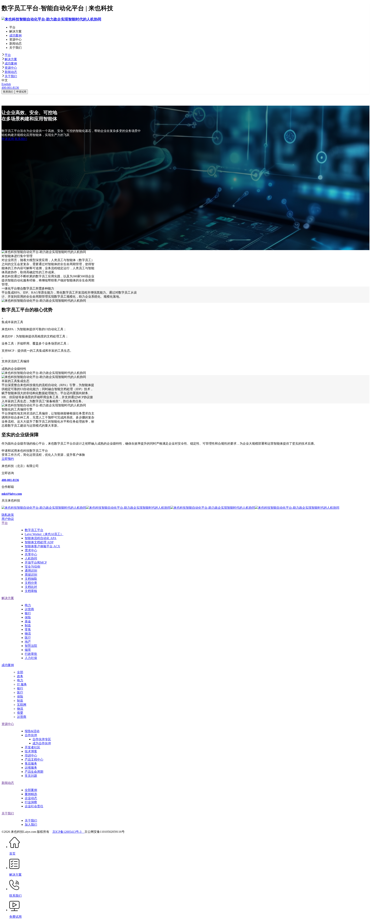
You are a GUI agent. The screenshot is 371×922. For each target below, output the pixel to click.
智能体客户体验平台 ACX (42, 546)
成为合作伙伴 (41, 743)
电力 (28, 605)
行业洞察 (31, 802)
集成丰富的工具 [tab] (12, 320)
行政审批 (31, 653)
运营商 (29, 609)
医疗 (28, 637)
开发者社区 (32, 747)
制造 (28, 625)
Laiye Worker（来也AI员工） (44, 534)
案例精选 (31, 794)
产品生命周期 (34, 771)
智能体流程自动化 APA (40, 538)
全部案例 (31, 790)
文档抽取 (31, 578)
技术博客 (31, 751)
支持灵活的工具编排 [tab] (15, 359)
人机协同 (31, 558)
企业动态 (31, 798)
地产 (28, 641)
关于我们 (11, 76)
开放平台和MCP (36, 562)
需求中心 (31, 550)
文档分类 (31, 582)
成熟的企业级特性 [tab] (14, 366)
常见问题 (31, 775)
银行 (28, 613)
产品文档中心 (34, 759)
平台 (8, 55)
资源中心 (11, 67)
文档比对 (31, 586)
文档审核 (31, 591)
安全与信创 (32, 566)
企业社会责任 (34, 806)
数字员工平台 (34, 530)
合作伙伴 (31, 735)
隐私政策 (8, 514)
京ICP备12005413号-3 (68, 831)
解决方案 (11, 59)
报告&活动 (32, 731)
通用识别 (31, 570)
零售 (28, 629)
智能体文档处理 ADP (39, 542)
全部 (20, 672)
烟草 (28, 649)
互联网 (21, 704)
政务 (20, 676)
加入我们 (31, 824)
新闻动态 (11, 72)
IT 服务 (22, 684)
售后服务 (31, 763)
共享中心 (31, 554)
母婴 (20, 712)
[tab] (185, 55)
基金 (28, 621)
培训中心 (31, 755)
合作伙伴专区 (41, 739)
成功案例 (11, 63)
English (6, 84)
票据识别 (31, 574)
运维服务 (31, 767)
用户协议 (8, 518)
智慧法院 (31, 645)
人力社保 (31, 658)
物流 (28, 633)
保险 (28, 617)
